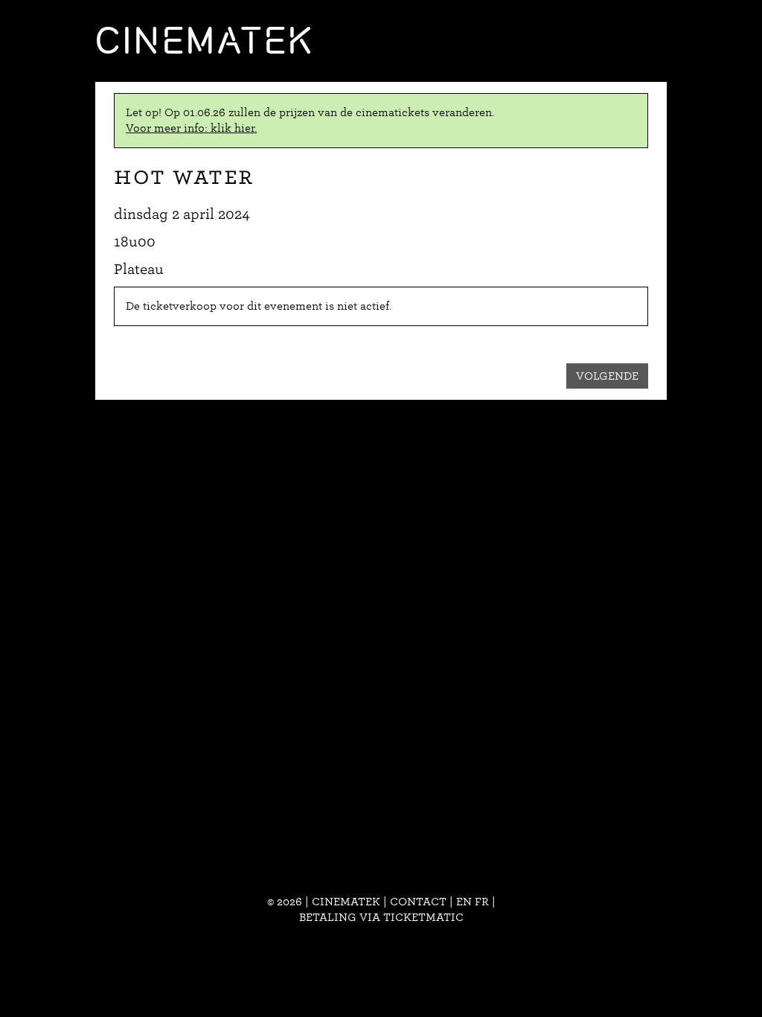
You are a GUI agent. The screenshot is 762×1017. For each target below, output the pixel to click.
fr (482, 901)
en (464, 901)
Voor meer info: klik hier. (191, 128)
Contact (418, 901)
